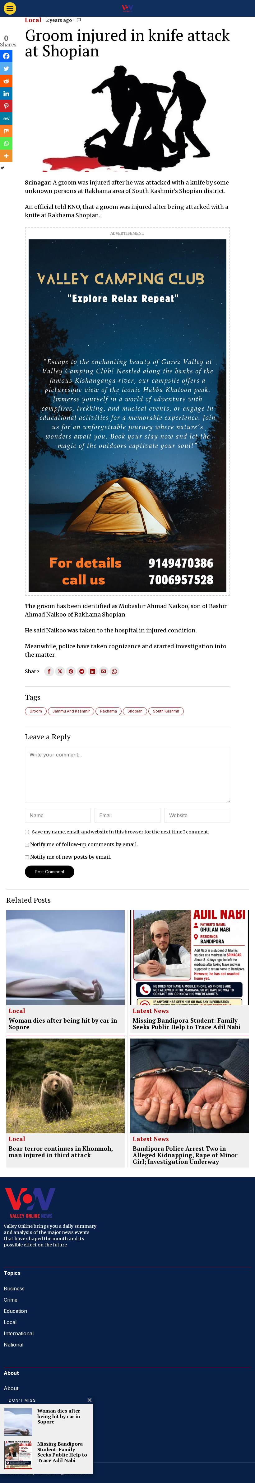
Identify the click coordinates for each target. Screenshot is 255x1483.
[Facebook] (6, 56)
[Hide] (2, 168)
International (19, 1333)
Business (14, 1288)
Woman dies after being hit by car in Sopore (63, 1023)
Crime (10, 1300)
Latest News (151, 1011)
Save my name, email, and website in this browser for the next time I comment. (120, 832)
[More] (6, 156)
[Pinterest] (6, 106)
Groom (36, 711)
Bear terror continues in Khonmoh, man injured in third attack (61, 1152)
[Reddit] (6, 81)
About (11, 1388)
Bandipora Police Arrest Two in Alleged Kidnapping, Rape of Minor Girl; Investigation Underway (185, 1155)
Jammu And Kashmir (71, 711)
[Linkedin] (6, 93)
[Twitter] (6, 68)
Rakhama (108, 711)
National (13, 1344)
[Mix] (6, 131)
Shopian (135, 711)
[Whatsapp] (6, 143)
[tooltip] (49, 671)
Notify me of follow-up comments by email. (84, 844)
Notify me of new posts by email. (70, 857)
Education (15, 1311)
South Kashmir (166, 711)
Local (33, 20)
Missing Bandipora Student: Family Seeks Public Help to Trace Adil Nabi (187, 1023)
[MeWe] (6, 118)
